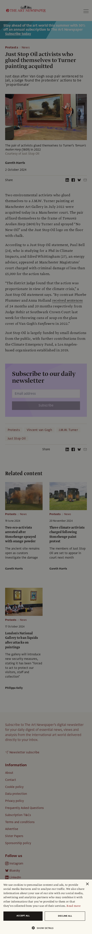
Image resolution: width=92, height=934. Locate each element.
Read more (73, 906)
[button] (44, 928)
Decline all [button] (65, 915)
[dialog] (46, 907)
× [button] (87, 884)
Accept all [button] (23, 915)
